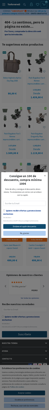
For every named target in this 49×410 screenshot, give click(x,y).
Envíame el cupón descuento (24, 226)
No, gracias (24, 233)
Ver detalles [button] (7, 217)
